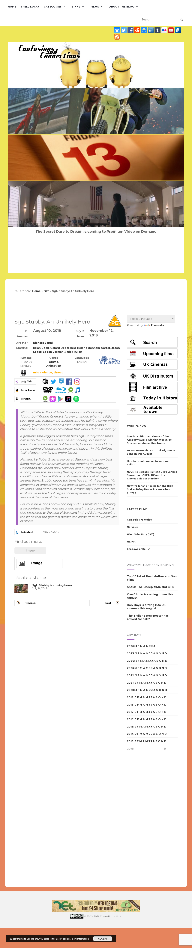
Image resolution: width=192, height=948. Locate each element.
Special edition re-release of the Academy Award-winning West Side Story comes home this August (149, 440)
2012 (130, 748)
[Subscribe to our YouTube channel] (171, 30)
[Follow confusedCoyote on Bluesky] (117, 30)
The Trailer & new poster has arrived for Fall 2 (148, 617)
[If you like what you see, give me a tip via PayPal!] (178, 30)
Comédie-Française (139, 519)
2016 (130, 719)
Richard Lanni (43, 343)
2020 (130, 690)
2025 (130, 653)
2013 (130, 741)
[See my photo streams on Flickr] (164, 30)
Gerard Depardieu (63, 348)
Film (46, 291)
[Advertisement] (142, 820)
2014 (130, 734)
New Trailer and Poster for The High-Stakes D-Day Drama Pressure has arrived (150, 489)
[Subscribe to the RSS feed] (117, 36)
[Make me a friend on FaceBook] (131, 30)
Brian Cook (41, 348)
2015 (130, 726)
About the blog (121, 6)
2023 (130, 668)
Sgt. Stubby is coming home (52, 585)
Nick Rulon (74, 352)
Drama (53, 361)
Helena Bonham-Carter (93, 348)
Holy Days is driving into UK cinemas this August (146, 606)
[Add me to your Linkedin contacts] (151, 30)
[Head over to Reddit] (137, 30)
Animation (53, 365)
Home (12, 6)
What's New (136, 425)
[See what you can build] (144, 30)
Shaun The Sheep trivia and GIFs (150, 587)
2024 (130, 660)
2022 (130, 675)
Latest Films (137, 509)
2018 (130, 704)
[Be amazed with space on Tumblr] (157, 30)
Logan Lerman (53, 352)
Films (95, 6)
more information (80, 938)
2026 (130, 646)
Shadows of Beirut (138, 549)
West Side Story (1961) (140, 534)
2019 (130, 697)
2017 (130, 712)
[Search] (181, 20)
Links (76, 6)
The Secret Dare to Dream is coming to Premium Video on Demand (96, 231)
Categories (53, 6)
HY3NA (131, 541)
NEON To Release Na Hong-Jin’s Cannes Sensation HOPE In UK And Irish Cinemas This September (152, 475)
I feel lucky (30, 6)
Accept (102, 938)
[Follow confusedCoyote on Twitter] (124, 30)
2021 (130, 682)
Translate (157, 325)
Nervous (132, 527)
